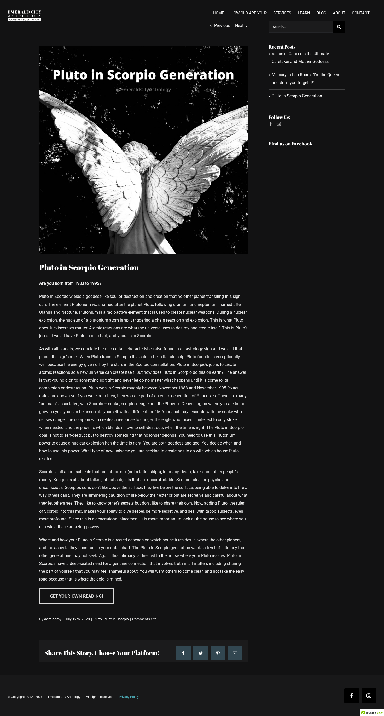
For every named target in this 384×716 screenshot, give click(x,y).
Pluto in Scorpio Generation (297, 95)
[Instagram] (279, 124)
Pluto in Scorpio (116, 619)
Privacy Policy (129, 697)
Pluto (97, 619)
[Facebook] (271, 124)
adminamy (52, 619)
